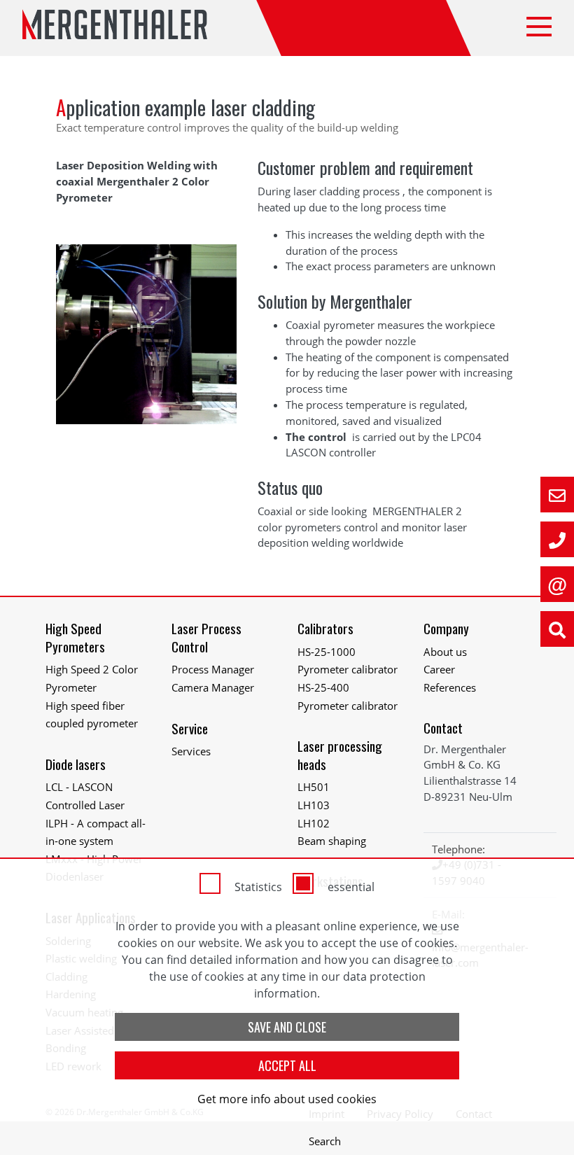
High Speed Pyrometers (75, 637)
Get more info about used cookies (287, 1099)
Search (325, 1141)
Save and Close (287, 1027)
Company (446, 628)
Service (190, 728)
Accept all (287, 1065)
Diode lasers (76, 764)
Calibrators (326, 628)
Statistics (258, 887)
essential (351, 887)
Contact (443, 728)
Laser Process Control (206, 637)
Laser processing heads (340, 755)
